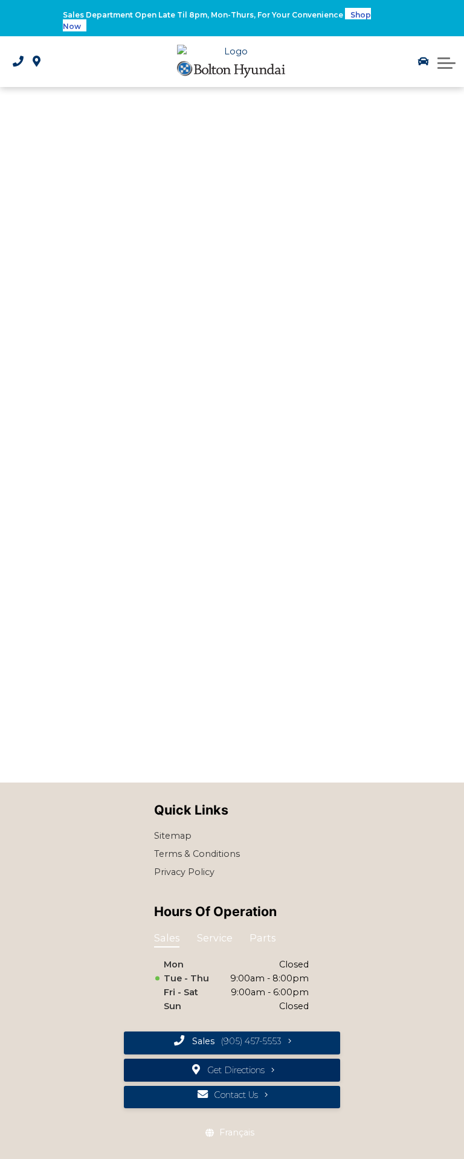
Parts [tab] (263, 938)
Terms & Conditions (197, 853)
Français (236, 1132)
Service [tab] (215, 938)
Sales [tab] (166, 938)
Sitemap (173, 835)
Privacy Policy (184, 872)
